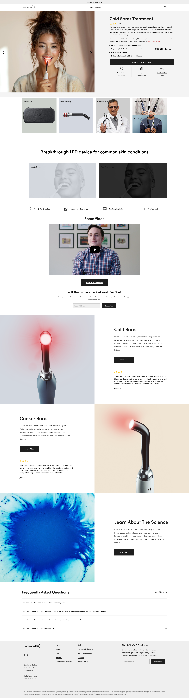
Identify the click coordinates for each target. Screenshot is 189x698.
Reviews (59, 657)
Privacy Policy (83, 661)
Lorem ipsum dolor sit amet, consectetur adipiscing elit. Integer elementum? (51, 620)
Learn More (124, 360)
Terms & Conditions (85, 653)
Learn (58, 649)
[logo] (28, 7)
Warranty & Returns (85, 649)
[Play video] (94, 249)
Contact (81, 657)
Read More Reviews (94, 282)
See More (159, 592)
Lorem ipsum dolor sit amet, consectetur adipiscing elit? (43, 603)
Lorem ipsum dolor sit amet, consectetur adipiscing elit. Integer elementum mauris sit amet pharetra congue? (64, 611)
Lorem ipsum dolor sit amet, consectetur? (38, 628)
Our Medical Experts (64, 661)
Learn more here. (154, 41)
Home (58, 645)
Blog (57, 653)
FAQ (79, 645)
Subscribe (109, 306)
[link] (32, 646)
